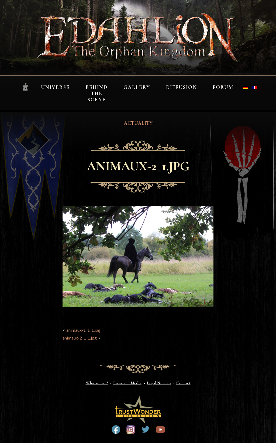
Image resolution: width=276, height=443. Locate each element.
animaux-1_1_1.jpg (83, 330)
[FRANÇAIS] (254, 87)
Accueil (25, 87)
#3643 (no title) (116, 429)
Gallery (136, 87)
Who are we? (97, 383)
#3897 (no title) (130, 429)
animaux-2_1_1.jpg (80, 337)
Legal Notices (159, 383)
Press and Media (127, 383)
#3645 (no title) (160, 429)
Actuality (138, 123)
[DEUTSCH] (246, 87)
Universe (55, 87)
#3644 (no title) (145, 429)
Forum (223, 87)
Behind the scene (97, 93)
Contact (183, 383)
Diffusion (181, 87)
